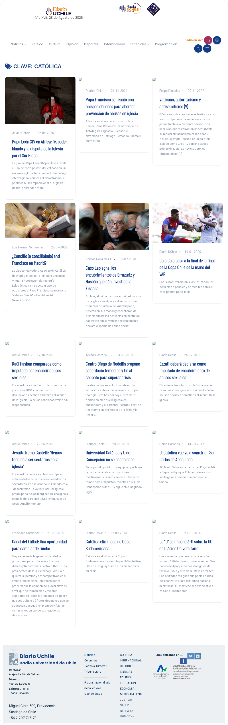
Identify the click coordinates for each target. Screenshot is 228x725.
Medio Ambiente (131, 694)
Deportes (91, 44)
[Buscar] (198, 48)
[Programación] (217, 40)
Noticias (17, 44)
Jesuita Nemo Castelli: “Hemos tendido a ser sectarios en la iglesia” (37, 459)
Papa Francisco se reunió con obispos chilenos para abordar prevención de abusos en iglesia (112, 106)
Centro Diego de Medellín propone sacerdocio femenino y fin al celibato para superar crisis (113, 370)
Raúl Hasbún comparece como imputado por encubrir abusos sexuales (36, 370)
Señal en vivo (92, 688)
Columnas (90, 660)
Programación (166, 44)
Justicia (126, 699)
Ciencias (126, 671)
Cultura (55, 44)
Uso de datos (93, 693)
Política (37, 44)
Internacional (114, 44)
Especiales (138, 44)
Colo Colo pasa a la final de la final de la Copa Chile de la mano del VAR (187, 267)
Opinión (72, 44)
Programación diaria (97, 682)
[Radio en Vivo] (208, 40)
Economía (127, 688)
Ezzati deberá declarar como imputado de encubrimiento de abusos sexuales (184, 370)
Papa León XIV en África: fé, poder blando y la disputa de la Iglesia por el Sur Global (39, 148)
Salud (124, 705)
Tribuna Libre (92, 671)
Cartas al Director (95, 666)
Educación (128, 683)
